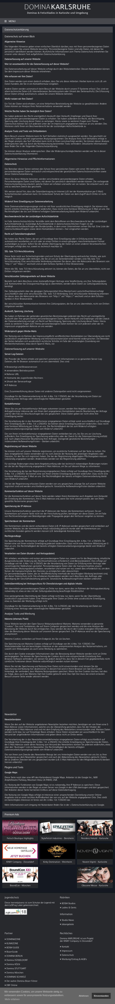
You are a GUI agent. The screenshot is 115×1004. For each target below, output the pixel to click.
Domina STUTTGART (16, 968)
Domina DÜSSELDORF (17, 960)
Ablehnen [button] (84, 996)
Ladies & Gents (69, 907)
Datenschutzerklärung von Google (88, 805)
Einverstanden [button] (101, 996)
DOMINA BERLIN (14, 956)
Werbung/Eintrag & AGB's (74, 959)
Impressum (67, 951)
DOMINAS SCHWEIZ (16, 976)
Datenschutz (68, 955)
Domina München (14, 972)
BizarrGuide (12, 951)
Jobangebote (68, 924)
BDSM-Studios (68, 903)
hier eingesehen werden (76, 229)
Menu (12, 21)
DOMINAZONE (13, 939)
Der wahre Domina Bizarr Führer (21, 981)
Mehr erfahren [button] (12, 999)
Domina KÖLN (13, 964)
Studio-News (68, 920)
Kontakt (65, 946)
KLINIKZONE (12, 943)
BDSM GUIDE (12, 947)
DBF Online (11, 985)
